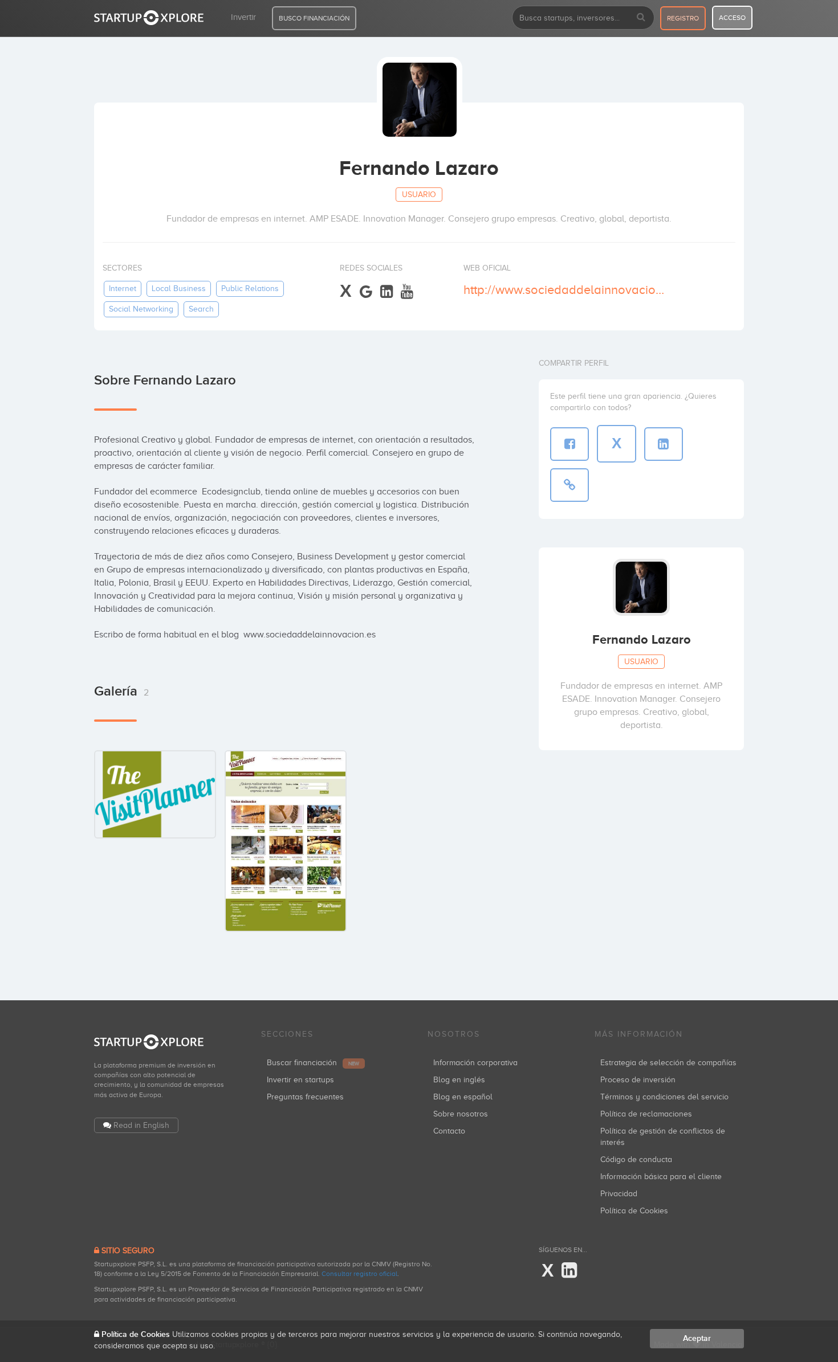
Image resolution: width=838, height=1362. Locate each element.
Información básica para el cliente (661, 1176)
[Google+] (366, 292)
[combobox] (583, 18)
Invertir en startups (300, 1079)
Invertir (243, 17)
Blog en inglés (459, 1079)
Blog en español (463, 1097)
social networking (141, 309)
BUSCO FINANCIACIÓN (314, 18)
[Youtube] (407, 292)
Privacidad (618, 1193)
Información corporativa (475, 1062)
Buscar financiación (313, 1062)
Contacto (449, 1131)
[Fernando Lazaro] (155, 794)
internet (122, 288)
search (201, 309)
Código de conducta (636, 1159)
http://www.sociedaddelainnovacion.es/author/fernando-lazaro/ (566, 290)
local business (179, 288)
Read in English (141, 1125)
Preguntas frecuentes (305, 1097)
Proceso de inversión (638, 1079)
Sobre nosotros (460, 1114)
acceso (732, 18)
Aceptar (697, 1338)
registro (683, 18)
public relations (250, 288)
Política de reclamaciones (646, 1114)
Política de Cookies (634, 1210)
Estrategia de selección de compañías (668, 1062)
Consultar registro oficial (359, 1274)
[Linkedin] (386, 292)
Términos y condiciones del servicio (664, 1097)
